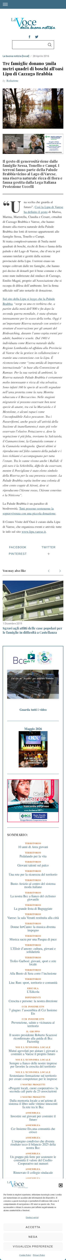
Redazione (12, 80)
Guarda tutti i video (33, 709)
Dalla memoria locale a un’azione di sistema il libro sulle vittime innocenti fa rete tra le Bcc (33, 1103)
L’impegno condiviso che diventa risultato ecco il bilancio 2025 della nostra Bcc (33, 1144)
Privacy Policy (39, 1255)
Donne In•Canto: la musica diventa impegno (33, 928)
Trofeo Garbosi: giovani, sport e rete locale (33, 962)
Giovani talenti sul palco (33, 865)
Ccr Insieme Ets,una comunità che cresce (33, 1130)
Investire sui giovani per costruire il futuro (33, 1118)
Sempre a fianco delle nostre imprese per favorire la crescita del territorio (33, 1065)
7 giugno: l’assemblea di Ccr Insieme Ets (33, 1011)
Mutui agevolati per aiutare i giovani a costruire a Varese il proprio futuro (33, 1052)
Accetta (33, 1227)
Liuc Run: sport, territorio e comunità (33, 982)
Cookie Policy (25, 1255)
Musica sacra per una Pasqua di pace (33, 939)
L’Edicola (33, 991)
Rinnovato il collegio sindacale (33, 1172)
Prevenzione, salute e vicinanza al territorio (33, 1024)
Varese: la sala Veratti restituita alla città (33, 917)
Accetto (33, 689)
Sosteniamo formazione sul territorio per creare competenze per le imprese (33, 1077)
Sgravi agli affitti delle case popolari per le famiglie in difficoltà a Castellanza (32, 630)
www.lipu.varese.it (34, 531)
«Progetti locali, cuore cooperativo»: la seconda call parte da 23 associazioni (33, 1089)
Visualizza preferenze (33, 1246)
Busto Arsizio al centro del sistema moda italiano (33, 885)
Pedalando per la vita (33, 856)
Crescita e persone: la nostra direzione (33, 1001)
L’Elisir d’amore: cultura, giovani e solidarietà (33, 950)
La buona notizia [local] (16, 56)
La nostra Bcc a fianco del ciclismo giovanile (33, 898)
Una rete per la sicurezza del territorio (33, 874)
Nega (33, 1236)
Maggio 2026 (33, 728)
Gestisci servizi (32, 1217)
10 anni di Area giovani (33, 847)
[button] (60, 1185)
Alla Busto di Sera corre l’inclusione (33, 973)
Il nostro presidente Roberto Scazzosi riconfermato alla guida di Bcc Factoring (33, 1038)
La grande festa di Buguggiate (33, 908)
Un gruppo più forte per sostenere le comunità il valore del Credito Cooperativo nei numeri (33, 1159)
